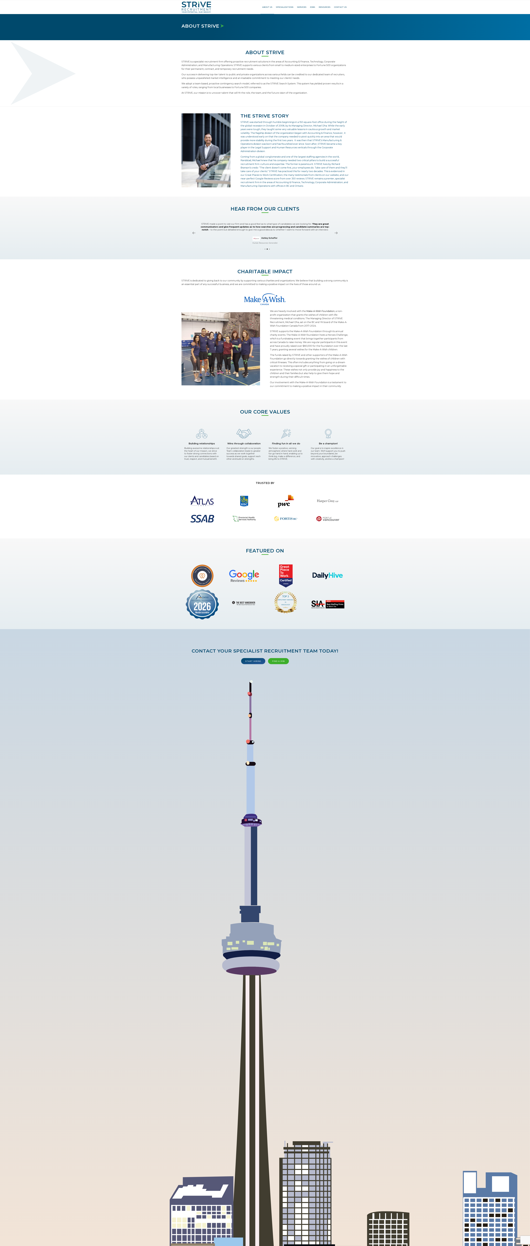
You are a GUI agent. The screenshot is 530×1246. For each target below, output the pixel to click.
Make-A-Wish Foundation (320, 309)
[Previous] (188, 346)
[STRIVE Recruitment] (196, 7)
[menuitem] (267, 7)
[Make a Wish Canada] (265, 297)
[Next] (254, 346)
